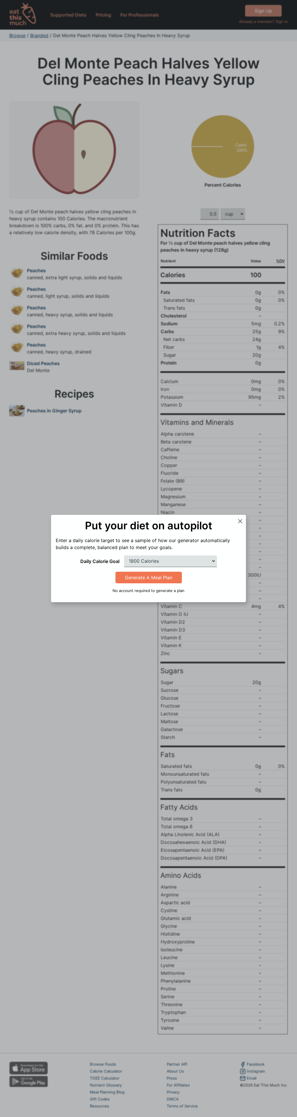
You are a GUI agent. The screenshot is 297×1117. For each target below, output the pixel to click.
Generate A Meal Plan (148, 577)
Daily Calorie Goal (99, 561)
